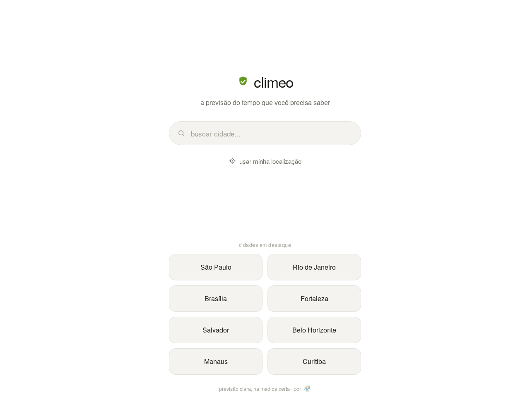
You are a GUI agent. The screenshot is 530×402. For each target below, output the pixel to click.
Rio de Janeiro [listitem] (314, 267)
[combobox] (271, 133)
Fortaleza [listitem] (314, 298)
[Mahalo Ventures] (307, 389)
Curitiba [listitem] (314, 361)
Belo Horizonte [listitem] (314, 330)
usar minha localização (270, 161)
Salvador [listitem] (215, 330)
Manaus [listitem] (216, 361)
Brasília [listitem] (216, 298)
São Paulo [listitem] (215, 267)
